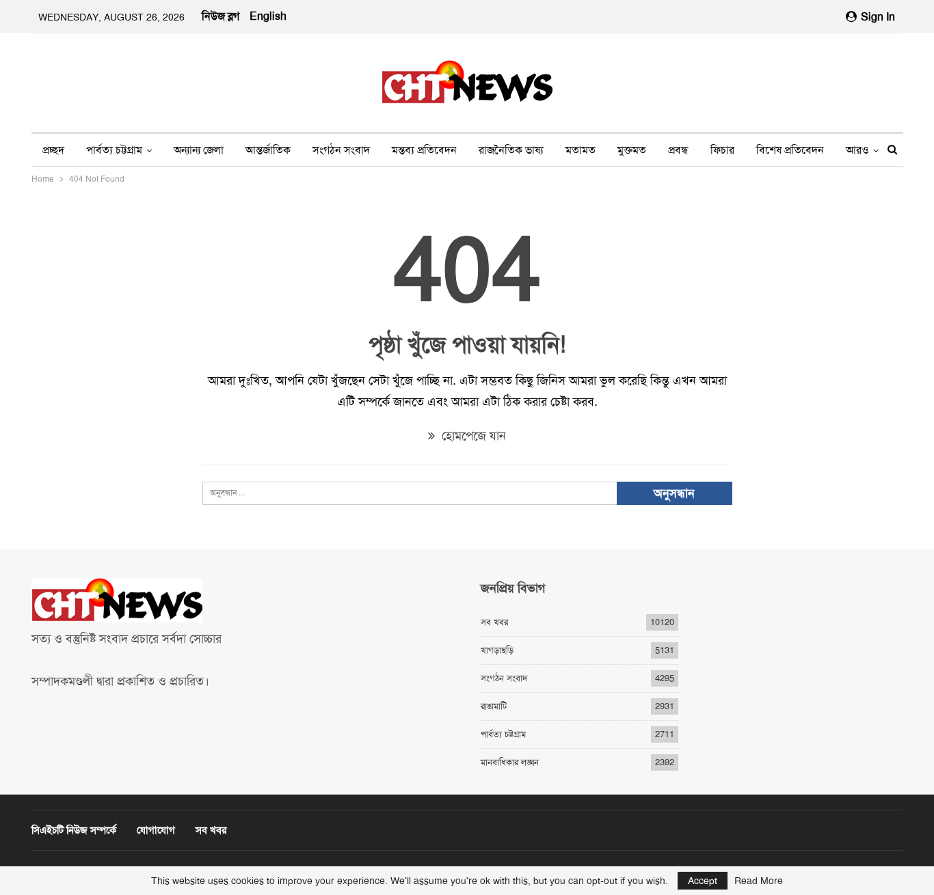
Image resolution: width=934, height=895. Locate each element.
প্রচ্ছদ (53, 150)
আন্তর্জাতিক (268, 150)
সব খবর (494, 622)
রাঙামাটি (494, 706)
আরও (857, 150)
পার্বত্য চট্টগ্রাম (114, 150)
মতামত (580, 150)
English (268, 16)
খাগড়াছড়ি (497, 650)
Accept (702, 881)
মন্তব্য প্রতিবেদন (424, 150)
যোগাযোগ (156, 830)
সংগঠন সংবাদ (341, 150)
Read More (758, 880)
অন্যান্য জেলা (199, 150)
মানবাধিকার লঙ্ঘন (510, 762)
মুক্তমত (631, 150)
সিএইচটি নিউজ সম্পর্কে (73, 830)
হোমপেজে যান (472, 436)
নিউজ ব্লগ (220, 16)
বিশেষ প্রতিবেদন (790, 150)
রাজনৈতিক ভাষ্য (511, 150)
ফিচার (722, 150)
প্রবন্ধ (678, 150)
